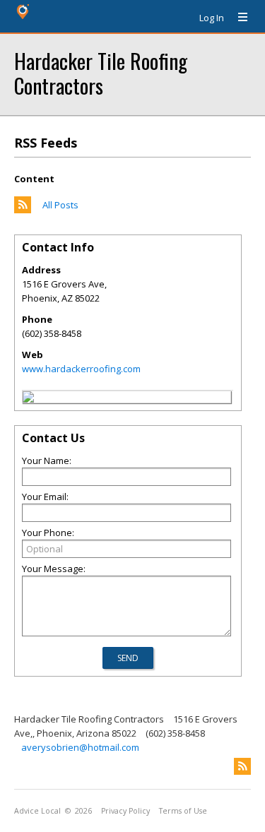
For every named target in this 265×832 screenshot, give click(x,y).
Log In (211, 17)
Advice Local (37, 811)
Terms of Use (183, 811)
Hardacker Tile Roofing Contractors (100, 72)
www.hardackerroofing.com (81, 368)
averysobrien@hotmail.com (80, 747)
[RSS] (242, 766)
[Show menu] (237, 17)
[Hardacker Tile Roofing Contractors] (28, 399)
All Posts (60, 204)
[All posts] (22, 209)
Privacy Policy (125, 811)
